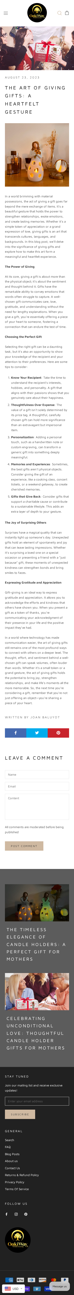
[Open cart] (67, 13)
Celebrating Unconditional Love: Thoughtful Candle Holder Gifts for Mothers (36, 1033)
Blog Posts (12, 1154)
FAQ (8, 1147)
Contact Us (12, 1168)
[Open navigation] (6, 12)
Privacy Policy (14, 1182)
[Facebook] (6, 1214)
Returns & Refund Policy (22, 1175)
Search (9, 1140)
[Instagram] (16, 1214)
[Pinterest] (25, 1214)
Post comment (24, 846)
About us (11, 1161)
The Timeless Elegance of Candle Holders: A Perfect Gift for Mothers (36, 944)
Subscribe (20, 1114)
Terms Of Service (17, 1189)
